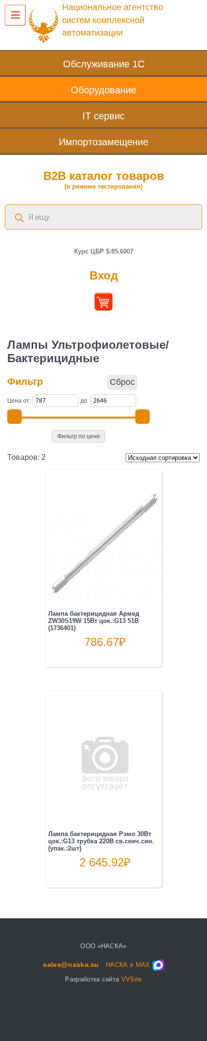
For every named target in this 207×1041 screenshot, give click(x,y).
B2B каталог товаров (103, 179)
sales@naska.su (71, 964)
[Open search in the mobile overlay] (103, 217)
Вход (104, 275)
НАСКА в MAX (128, 964)
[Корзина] (103, 307)
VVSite (131, 979)
